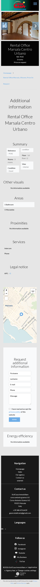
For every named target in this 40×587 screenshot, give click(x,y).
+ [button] (6, 290)
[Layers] (32, 290)
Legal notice (32, 567)
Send (14, 419)
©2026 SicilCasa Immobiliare (14, 567)
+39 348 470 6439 (20, 510)
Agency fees (10, 570)
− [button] (6, 293)
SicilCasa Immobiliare (20, 494)
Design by (20, 574)
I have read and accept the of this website (20, 412)
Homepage (7, 73)
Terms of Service (21, 583)
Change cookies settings (27, 570)
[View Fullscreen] (6, 298)
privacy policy (14, 412)
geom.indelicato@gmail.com (20, 513)
